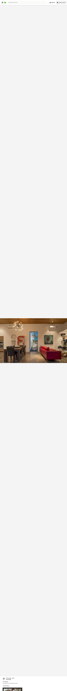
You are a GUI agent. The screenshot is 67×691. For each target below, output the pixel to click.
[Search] (9, 2)
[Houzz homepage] (5, 2)
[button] (2, 2)
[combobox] (27, 2)
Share (31, 673)
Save (38, 673)
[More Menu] (64, 674)
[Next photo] (64, 340)
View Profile (8, 679)
